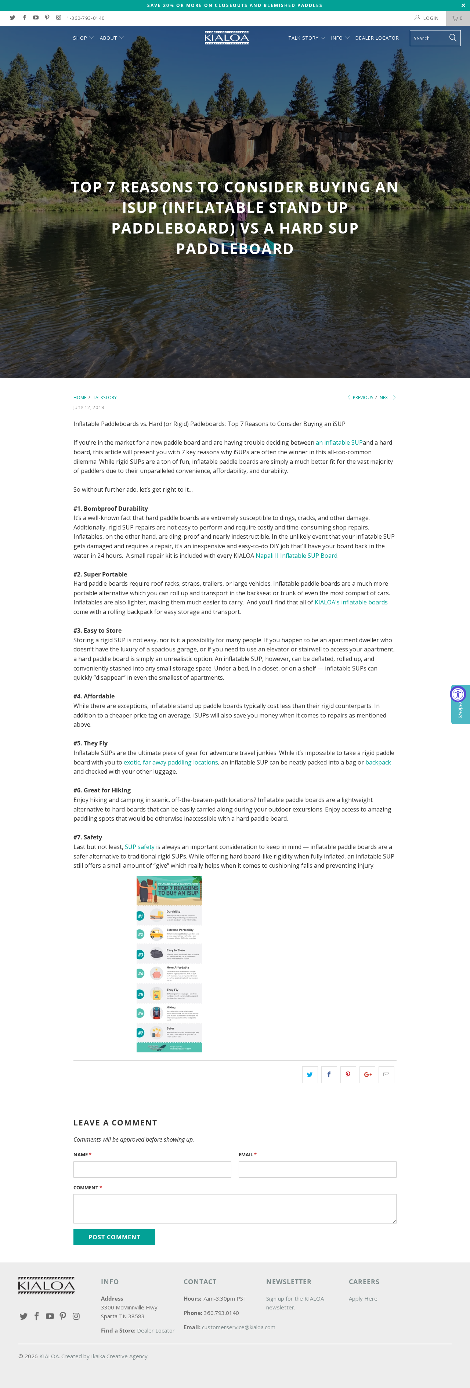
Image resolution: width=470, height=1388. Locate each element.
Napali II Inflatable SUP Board (296, 556)
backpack (378, 762)
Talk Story (304, 38)
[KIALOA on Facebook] (24, 18)
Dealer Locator (377, 38)
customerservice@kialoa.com (238, 1327)
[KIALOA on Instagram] (58, 18)
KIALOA (49, 1356)
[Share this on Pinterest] (348, 1074)
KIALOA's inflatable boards (351, 602)
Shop (81, 38)
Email (248, 1154)
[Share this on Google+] (367, 1074)
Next (385, 397)
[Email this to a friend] (386, 1074)
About (108, 38)
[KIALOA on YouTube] (35, 18)
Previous (362, 397)
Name (82, 1154)
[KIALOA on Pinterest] (47, 18)
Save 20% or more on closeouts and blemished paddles (235, 5)
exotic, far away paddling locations (171, 762)
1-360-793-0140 (86, 18)
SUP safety (140, 847)
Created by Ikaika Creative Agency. (105, 1356)
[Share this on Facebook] (329, 1074)
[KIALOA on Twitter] (12, 18)
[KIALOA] (239, 38)
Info (337, 38)
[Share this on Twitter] (310, 1074)
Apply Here (363, 1298)
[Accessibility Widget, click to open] (458, 694)
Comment (87, 1187)
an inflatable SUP (339, 442)
